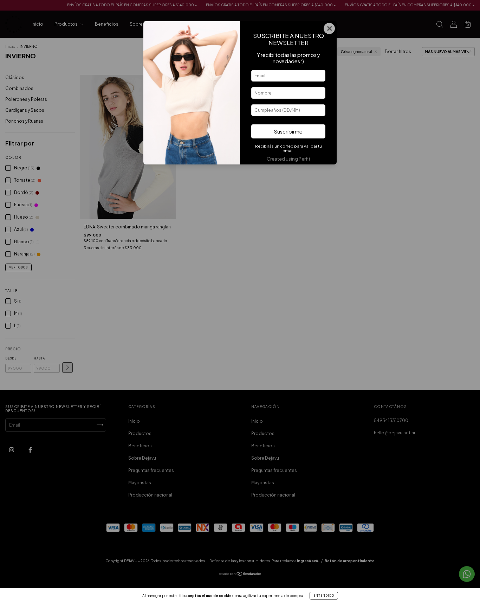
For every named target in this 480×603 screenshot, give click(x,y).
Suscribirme (288, 131)
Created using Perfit (288, 159)
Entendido (323, 595)
